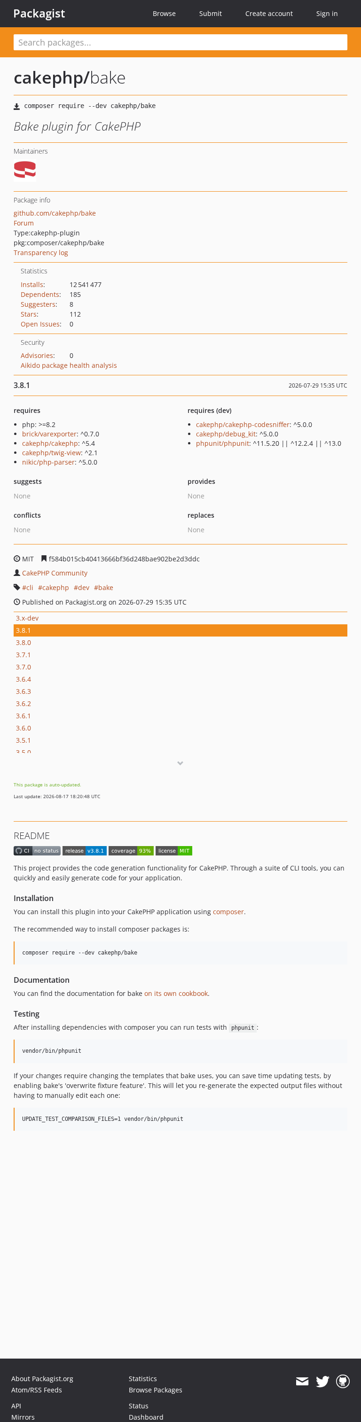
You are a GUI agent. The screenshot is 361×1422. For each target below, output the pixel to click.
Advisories (37, 355)
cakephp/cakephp (50, 443)
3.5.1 (23, 740)
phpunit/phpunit (222, 443)
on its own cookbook (176, 993)
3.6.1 (23, 715)
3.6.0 (23, 727)
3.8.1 (23, 630)
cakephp (55, 587)
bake (105, 587)
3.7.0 (23, 666)
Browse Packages (155, 1389)
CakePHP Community (54, 572)
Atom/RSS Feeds (36, 1389)
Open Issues (40, 323)
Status (139, 1405)
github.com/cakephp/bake (55, 213)
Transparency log (41, 252)
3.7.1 (23, 654)
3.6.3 (23, 691)
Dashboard (146, 1417)
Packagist (39, 13)
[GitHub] (343, 1381)
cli (29, 587)
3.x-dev (27, 618)
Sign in (327, 13)
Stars (29, 314)
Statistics (143, 1378)
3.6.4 (23, 679)
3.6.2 (23, 703)
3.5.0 (23, 752)
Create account (269, 13)
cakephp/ (52, 77)
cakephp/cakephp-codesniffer (243, 424)
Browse (164, 13)
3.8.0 (23, 642)
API (16, 1405)
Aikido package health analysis (69, 365)
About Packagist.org (42, 1378)
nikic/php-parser (48, 462)
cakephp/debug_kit (226, 433)
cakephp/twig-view (51, 452)
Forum (24, 222)
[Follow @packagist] (323, 1381)
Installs (32, 284)
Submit (210, 13)
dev (83, 587)
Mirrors (23, 1417)
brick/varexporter (49, 433)
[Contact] (302, 1381)
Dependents (40, 294)
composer (228, 911)
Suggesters (38, 304)
